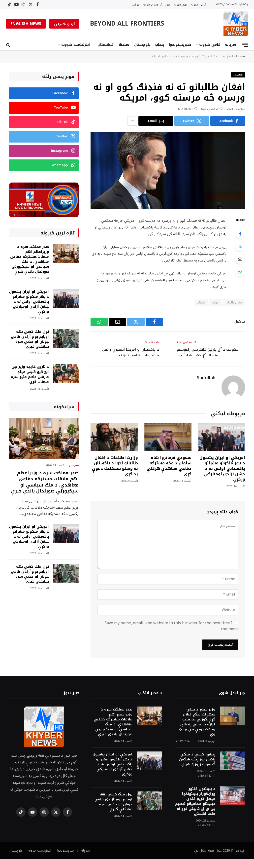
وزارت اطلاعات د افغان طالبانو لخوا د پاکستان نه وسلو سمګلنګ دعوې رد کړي (115, 466)
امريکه (216, 302)
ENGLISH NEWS (25, 24)
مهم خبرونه (181, 4)
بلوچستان (142, 44)
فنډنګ (201, 302)
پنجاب (159, 44)
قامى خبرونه (198, 4)
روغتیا (135, 4)
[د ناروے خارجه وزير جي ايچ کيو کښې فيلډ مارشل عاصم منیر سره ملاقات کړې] (66, 373)
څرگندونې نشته (209, 109)
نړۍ (168, 4)
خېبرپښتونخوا (180, 44)
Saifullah (206, 377)
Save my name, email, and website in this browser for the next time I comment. (171, 626)
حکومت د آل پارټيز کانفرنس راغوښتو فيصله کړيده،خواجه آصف (208, 352)
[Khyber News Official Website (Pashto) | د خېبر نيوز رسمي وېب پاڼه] (235, 24)
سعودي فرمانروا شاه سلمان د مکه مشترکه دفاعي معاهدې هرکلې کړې (169, 466)
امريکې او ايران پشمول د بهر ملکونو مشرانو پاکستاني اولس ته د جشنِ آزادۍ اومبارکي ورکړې (222, 468)
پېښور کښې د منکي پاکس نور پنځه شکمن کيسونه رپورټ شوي (197, 759)
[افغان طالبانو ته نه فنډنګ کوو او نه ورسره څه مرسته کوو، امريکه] (168, 170)
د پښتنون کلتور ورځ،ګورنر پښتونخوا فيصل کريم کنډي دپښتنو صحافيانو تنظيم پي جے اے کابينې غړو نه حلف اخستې (195, 801)
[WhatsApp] (240, 272)
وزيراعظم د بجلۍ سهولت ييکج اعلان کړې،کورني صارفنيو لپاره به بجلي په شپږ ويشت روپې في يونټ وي (197, 722)
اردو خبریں (64, 24)
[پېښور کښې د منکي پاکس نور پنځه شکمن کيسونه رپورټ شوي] (232, 761)
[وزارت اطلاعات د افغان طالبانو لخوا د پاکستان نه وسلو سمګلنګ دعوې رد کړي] (114, 437)
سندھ (124, 44)
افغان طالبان (234, 302)
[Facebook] (240, 234)
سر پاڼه (85, 850)
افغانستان (106, 44)
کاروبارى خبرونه (152, 4)
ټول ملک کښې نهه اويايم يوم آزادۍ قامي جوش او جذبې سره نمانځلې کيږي (30, 339)
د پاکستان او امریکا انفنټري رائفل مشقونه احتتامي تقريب (130, 352)
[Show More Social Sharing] (132, 121)
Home (240, 56)
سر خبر (74, 465)
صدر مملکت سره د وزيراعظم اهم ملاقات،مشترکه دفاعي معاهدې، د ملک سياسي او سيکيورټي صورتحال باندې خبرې (29, 259)
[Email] (240, 259)
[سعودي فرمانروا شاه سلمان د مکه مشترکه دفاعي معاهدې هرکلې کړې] (167, 437)
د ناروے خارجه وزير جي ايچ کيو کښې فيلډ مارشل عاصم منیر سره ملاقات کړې (30, 374)
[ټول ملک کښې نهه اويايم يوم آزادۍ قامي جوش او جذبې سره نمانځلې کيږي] (66, 338)
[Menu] (245, 44)
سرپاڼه (230, 44)
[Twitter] (240, 246)
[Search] (8, 44)
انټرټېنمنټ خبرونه (75, 44)
